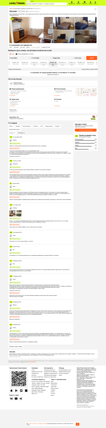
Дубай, (36, 388)
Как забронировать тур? (65, 370)
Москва (48, 381)
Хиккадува (40, 391)
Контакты (34, 375)
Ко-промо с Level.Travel (37, 377)
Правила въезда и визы (64, 371)
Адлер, (41, 381)
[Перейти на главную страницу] (17, 2)
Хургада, (38, 386)
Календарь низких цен (49, 370)
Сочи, (37, 381)
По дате (11, 132)
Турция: (34, 383)
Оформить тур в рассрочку (51, 373)
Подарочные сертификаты (50, 371)
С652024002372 (31, 362)
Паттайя (43, 385)
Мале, (39, 390)
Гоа (36, 393)
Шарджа (41, 388)
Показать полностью (14, 156)
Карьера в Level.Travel (37, 371)
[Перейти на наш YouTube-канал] (16, 399)
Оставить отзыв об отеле (85, 130)
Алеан (52, 395)
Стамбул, (38, 383)
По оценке (20, 132)
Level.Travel (53, 386)
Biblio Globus (54, 383)
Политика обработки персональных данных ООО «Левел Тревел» (85, 407)
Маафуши (43, 390)
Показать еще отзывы (15, 346)
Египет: (33, 386)
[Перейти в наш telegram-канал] (21, 399)
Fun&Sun (53, 390)
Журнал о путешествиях (50, 377)
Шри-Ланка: (35, 391)
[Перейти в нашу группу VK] (11, 399)
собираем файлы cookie (34, 423)
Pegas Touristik (54, 388)
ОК (77, 424)
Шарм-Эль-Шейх (44, 386)
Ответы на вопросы (64, 373)
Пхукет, (38, 385)
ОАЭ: (33, 388)
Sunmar (53, 391)
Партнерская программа (50, 375)
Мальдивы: (34, 390)
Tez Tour (53, 393)
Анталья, (43, 383)
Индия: (33, 393)
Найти (92, 58)
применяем (44, 423)
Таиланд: (34, 385)
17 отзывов (12, 123)
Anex (52, 381)
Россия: (34, 381)
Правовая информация (82, 405)
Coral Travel (54, 385)
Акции (60, 375)
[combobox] (80, 58)
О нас (33, 370)
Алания (48, 383)
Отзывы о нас (35, 373)
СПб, (44, 381)
